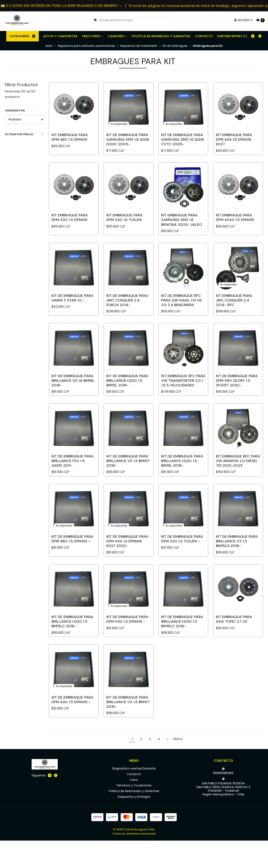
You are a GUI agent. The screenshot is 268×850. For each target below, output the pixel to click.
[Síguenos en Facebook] (260, 36)
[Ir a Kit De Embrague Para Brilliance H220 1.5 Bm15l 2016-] (183, 428)
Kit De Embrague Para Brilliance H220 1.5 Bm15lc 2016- (72, 621)
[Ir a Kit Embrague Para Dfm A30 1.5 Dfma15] (74, 187)
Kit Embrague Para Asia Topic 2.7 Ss (234, 619)
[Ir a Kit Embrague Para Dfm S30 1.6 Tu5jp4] (128, 187)
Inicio (49, 46)
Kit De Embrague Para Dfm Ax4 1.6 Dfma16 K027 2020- (127, 541)
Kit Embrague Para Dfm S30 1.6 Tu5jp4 (124, 217)
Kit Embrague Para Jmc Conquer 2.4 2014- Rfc (234, 300)
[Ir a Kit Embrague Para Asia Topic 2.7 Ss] (238, 589)
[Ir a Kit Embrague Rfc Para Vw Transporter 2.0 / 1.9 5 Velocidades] (183, 348)
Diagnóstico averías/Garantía (134, 768)
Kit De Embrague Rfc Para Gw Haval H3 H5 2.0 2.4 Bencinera (181, 300)
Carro (134, 780)
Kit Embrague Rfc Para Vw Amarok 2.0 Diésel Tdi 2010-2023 (238, 461)
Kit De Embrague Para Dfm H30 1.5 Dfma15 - (127, 619)
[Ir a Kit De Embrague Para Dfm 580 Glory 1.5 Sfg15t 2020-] (238, 348)
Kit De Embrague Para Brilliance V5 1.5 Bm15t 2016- (128, 461)
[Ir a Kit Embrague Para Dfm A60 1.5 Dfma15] (74, 107)
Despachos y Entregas (134, 797)
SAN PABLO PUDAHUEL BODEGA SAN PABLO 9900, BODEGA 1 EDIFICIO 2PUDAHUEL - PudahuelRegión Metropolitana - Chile (223, 788)
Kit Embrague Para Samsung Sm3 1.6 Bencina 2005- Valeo (181, 220)
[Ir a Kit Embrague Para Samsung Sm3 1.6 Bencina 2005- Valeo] (183, 187)
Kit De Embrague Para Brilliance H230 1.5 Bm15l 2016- (127, 380)
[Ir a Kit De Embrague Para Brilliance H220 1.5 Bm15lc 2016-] (74, 589)
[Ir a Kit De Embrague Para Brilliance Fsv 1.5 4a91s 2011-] (74, 428)
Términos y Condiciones (134, 785)
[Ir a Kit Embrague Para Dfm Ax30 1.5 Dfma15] (238, 187)
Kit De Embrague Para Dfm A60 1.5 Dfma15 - (72, 538)
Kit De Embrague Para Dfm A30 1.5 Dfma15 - (72, 699)
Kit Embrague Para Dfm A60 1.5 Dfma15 (70, 137)
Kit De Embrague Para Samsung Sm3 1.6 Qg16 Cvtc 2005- (182, 139)
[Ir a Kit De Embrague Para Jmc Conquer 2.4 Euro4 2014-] (128, 267)
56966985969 (223, 773)
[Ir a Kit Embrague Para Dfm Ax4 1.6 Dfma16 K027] (238, 107)
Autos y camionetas (60, 36)
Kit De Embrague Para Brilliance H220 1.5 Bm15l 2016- (182, 461)
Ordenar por (15, 110)
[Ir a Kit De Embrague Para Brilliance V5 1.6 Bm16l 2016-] (74, 348)
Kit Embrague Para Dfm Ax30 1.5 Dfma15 (235, 217)
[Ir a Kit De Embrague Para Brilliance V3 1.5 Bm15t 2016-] (128, 669)
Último (178, 739)
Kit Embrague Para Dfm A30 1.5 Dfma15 (70, 217)
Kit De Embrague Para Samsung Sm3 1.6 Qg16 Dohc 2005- (127, 139)
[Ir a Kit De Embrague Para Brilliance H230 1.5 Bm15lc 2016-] (183, 589)
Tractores (91, 36)
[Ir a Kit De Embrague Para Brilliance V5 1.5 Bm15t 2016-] (128, 428)
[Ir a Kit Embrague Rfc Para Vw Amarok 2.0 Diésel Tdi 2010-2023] (238, 428)
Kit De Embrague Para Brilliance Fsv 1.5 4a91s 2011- (72, 461)
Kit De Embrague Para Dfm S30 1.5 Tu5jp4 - (182, 538)
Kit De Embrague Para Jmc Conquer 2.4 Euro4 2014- (127, 300)
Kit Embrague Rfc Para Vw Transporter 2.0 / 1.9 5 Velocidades (183, 380)
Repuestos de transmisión (138, 46)
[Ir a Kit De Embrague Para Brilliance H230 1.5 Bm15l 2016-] (128, 348)
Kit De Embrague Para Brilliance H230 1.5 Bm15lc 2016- (182, 621)
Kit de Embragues (175, 46)
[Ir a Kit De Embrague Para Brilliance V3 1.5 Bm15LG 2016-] (238, 509)
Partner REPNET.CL (232, 36)
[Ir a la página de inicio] (17, 20)
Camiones (116, 36)
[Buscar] (95, 20)
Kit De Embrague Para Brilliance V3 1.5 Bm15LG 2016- (237, 541)
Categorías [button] (19, 36)
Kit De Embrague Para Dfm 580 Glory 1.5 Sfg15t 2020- (237, 380)
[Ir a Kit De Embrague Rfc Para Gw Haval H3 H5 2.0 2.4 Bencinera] (183, 267)
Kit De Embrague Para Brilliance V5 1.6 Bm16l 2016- (73, 380)
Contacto (204, 36)
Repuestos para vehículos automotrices (86, 46)
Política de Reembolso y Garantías (161, 36)
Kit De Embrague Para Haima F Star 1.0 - (72, 298)
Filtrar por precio (19, 134)
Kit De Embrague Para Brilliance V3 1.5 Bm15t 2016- (128, 702)
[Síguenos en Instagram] (253, 36)
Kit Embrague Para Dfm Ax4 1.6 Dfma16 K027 (234, 139)
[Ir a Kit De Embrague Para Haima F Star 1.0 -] (74, 267)
